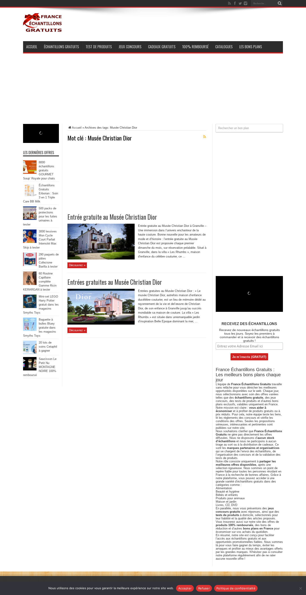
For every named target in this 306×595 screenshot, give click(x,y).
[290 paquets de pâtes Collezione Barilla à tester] (30, 265)
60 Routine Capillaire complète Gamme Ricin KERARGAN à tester (39, 281)
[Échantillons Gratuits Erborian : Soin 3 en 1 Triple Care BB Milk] (30, 196)
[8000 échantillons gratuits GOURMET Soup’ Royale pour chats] (30, 172)
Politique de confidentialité (235, 588)
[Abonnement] (204, 136)
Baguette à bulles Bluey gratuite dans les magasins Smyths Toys (39, 327)
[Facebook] (235, 3)
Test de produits (99, 46)
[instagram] (245, 3)
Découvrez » (77, 265)
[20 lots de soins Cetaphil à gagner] (30, 353)
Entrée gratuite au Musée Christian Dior (112, 216)
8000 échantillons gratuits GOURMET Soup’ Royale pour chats (39, 170)
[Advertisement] (153, 92)
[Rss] (229, 3)
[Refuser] (300, 588)
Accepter (185, 588)
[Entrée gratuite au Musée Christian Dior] (101, 258)
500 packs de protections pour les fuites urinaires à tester (40, 216)
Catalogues (224, 46)
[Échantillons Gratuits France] (42, 30)
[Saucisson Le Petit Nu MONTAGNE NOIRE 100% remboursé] (30, 369)
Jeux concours (130, 46)
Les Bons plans (250, 46)
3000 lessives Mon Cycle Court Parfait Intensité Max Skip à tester (40, 239)
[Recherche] (279, 3)
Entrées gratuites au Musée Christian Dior (114, 282)
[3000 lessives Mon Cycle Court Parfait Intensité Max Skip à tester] (30, 242)
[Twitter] (240, 3)
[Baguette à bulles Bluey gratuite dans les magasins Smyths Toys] (30, 330)
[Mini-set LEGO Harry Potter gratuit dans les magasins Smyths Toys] (30, 307)
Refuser (204, 588)
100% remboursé (195, 46)
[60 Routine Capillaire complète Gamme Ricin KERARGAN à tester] (30, 284)
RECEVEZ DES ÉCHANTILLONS (249, 324)
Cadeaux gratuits (161, 46)
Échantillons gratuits (61, 46)
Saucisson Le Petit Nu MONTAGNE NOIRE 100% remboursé (39, 367)
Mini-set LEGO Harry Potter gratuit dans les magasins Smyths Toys (41, 304)
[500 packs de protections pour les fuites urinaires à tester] (30, 219)
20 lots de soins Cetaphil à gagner (48, 346)
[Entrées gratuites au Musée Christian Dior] (101, 323)
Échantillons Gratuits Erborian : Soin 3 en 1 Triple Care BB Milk (40, 193)
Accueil (31, 46)
